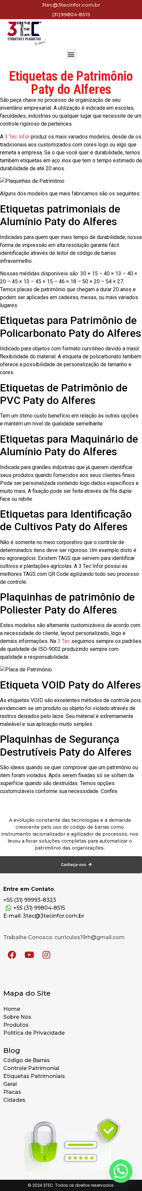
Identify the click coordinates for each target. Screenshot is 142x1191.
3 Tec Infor (17, 137)
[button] (71, 54)
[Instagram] (46, 954)
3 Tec (63, 641)
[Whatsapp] (120, 1171)
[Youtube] (29, 954)
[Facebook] (11, 954)
